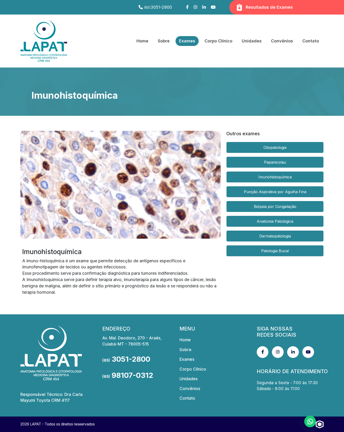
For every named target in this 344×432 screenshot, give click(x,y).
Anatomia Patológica (275, 221)
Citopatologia (274, 147)
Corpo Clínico (218, 40)
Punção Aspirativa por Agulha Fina (275, 191)
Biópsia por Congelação (275, 206)
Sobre (164, 40)
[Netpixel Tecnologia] (320, 424)
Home (142, 40)
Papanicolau (275, 162)
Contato (310, 40)
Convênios (282, 40)
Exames (187, 40)
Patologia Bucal (275, 250)
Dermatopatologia (275, 236)
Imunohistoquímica (275, 177)
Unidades (252, 40)
